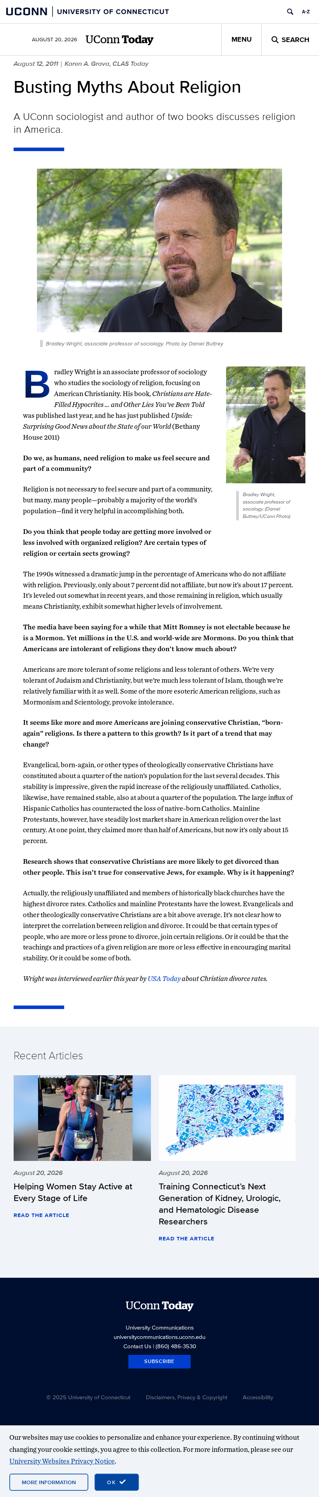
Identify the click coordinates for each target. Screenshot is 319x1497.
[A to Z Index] (306, 11)
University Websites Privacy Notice (62, 1461)
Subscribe (159, 1361)
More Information (49, 1482)
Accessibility (258, 1397)
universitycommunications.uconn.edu (159, 1337)
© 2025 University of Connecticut (88, 1397)
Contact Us (137, 1346)
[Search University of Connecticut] (290, 11)
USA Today (164, 978)
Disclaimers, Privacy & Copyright (186, 1397)
